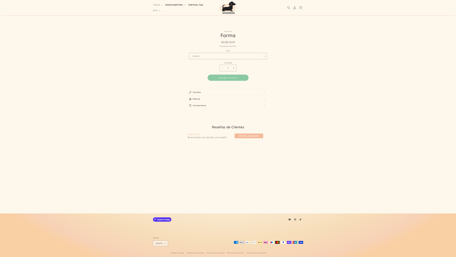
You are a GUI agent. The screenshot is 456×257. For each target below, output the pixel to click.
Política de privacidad (216, 253)
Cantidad (228, 63)
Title (228, 51)
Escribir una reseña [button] (248, 136)
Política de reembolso (195, 253)
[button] (157, 5)
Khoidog (180, 253)
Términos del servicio (235, 253)
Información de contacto (256, 253)
